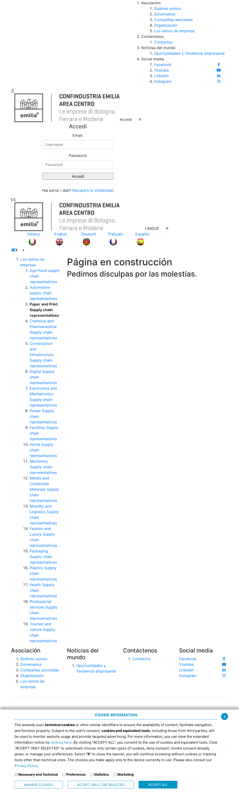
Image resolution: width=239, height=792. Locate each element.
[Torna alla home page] (13, 250)
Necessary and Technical (38, 774)
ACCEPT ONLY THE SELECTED (100, 785)
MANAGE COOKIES (38, 785)
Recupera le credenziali (92, 190)
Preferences (76, 774)
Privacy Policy (25, 765)
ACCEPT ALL (158, 785)
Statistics (101, 774)
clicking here (61, 742)
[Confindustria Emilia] (18, 43)
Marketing (125, 774)
